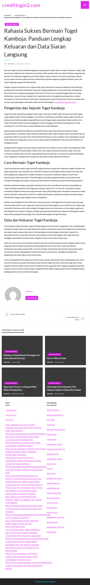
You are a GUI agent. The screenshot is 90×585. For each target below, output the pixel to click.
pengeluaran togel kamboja (65, 102)
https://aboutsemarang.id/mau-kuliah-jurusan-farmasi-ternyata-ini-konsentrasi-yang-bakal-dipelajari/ (24, 509)
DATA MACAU (53, 410)
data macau (51, 464)
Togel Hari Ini (11, 415)
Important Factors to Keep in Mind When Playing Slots (20, 388)
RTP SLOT (10, 420)
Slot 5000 (50, 420)
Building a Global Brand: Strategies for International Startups (22, 356)
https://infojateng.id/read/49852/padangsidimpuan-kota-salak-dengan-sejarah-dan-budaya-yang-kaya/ (26, 470)
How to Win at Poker (56, 358)
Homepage (7, 15)
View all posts (32, 298)
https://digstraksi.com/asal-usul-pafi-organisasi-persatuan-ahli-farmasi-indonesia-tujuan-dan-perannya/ (24, 428)
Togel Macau (11, 410)
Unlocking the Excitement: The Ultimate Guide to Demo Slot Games (64, 388)
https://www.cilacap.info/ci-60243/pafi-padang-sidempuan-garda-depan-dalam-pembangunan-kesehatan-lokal (22, 556)
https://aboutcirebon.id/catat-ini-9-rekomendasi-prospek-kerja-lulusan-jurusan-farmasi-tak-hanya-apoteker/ (23, 460)
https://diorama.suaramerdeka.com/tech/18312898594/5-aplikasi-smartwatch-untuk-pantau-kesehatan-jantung (29, 565)
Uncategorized (19, 15)
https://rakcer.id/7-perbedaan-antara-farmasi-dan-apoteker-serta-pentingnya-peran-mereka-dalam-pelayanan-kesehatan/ (24, 490)
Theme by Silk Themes (45, 581)
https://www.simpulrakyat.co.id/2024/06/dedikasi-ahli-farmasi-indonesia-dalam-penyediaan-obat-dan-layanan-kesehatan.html (26, 437)
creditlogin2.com (21, 5)
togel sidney (51, 532)
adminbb (11, 64)
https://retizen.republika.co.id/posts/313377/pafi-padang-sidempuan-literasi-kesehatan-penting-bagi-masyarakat (26, 452)
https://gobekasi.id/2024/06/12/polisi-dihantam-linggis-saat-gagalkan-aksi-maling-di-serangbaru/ (24, 500)
